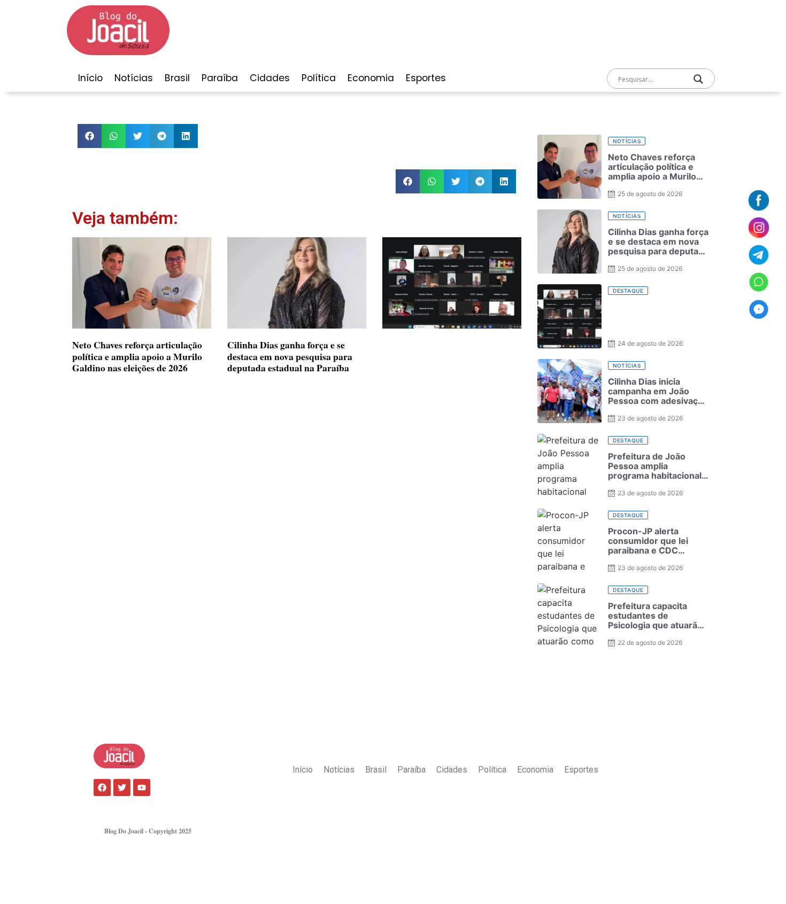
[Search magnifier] (698, 79)
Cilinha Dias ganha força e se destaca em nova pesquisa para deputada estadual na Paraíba (289, 356)
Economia (371, 78)
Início (90, 78)
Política (319, 78)
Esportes (426, 78)
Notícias (133, 78)
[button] (90, 136)
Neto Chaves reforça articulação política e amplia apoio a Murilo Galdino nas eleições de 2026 (137, 356)
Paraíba (220, 78)
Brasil (177, 78)
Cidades (270, 78)
